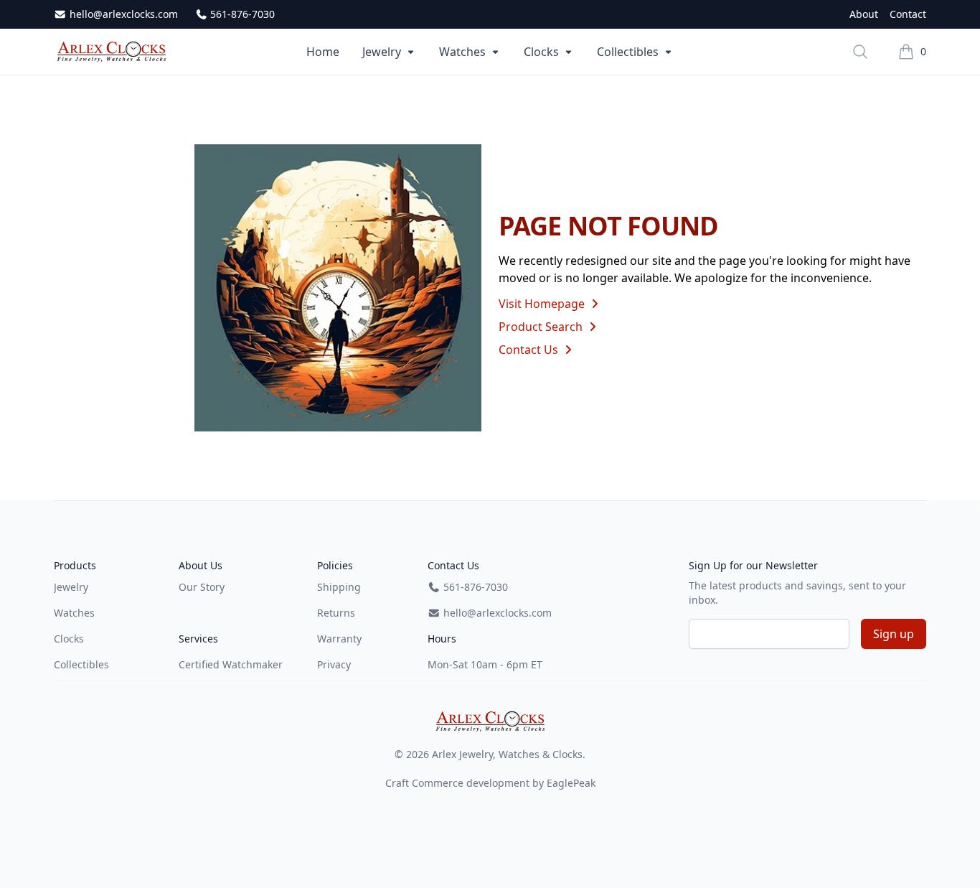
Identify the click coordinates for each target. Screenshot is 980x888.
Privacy (334, 664)
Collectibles (628, 52)
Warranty (339, 638)
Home (322, 52)
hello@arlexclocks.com (122, 14)
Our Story (202, 587)
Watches (462, 52)
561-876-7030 (241, 14)
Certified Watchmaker (231, 664)
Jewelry (381, 52)
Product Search (542, 327)
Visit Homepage (543, 304)
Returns (336, 613)
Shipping (339, 587)
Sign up (893, 634)
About (863, 14)
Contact (908, 14)
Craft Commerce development (457, 783)
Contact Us (530, 349)
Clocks (541, 52)
